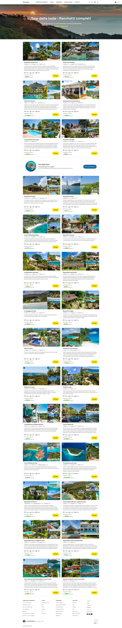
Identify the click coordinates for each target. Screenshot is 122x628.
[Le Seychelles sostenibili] (41, 138)
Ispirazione (59, 2)
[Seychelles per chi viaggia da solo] (41, 538)
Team (74, 604)
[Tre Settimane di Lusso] (80, 461)
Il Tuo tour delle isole (27, 602)
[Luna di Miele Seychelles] (41, 233)
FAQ (73, 609)
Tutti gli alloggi (26, 609)
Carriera (88, 609)
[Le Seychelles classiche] (41, 270)
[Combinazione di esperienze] (80, 99)
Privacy (88, 603)
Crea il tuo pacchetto (90, 166)
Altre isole (43, 613)
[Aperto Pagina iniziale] (26, 2)
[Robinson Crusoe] (41, 385)
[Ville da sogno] (41, 346)
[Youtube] (91, 614)
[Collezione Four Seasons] (80, 346)
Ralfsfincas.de (89, 611)
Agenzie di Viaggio (76, 613)
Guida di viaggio (68, 2)
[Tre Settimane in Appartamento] (41, 422)
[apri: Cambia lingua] (95, 2)
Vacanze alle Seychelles (27, 606)
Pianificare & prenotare (41, 2)
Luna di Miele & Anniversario (28, 613)
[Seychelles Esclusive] (41, 500)
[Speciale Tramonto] (80, 233)
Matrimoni (25, 611)
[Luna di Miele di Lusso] (41, 461)
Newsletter (89, 607)
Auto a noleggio (31, 615)
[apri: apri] (92, 2)
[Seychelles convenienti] (80, 270)
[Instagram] (89, 614)
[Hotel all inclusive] (41, 99)
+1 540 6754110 (30, 621)
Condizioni (89, 605)
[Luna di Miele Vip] (80, 422)
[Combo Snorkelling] (80, 60)
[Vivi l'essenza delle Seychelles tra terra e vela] (41, 577)
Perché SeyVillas (59, 606)
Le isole (52, 2)
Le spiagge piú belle (60, 609)
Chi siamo (77, 2)
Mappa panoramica (45, 602)
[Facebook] (87, 614)
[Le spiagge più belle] (41, 309)
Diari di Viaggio (59, 613)
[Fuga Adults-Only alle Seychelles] (80, 538)
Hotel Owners (75, 611)
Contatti (74, 606)
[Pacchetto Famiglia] (80, 138)
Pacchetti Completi (27, 604)
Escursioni (25, 615)
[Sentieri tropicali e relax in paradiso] (80, 577)
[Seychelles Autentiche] (41, 60)
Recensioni (58, 615)
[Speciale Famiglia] (80, 309)
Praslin (43, 606)
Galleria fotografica (60, 611)
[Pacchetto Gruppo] (41, 194)
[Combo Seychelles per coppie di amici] (80, 500)
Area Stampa (75, 615)
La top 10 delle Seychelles (61, 604)
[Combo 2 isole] (80, 385)
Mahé (43, 604)
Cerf (42, 611)
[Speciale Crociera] (80, 194)
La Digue (43, 609)
